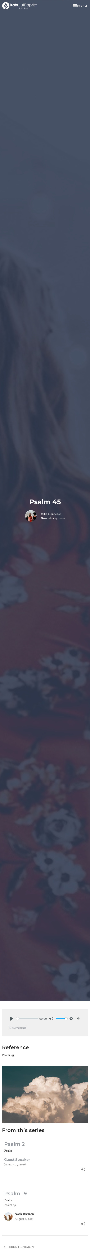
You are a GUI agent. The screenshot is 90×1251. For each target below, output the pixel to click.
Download (17, 1028)
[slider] (27, 1019)
